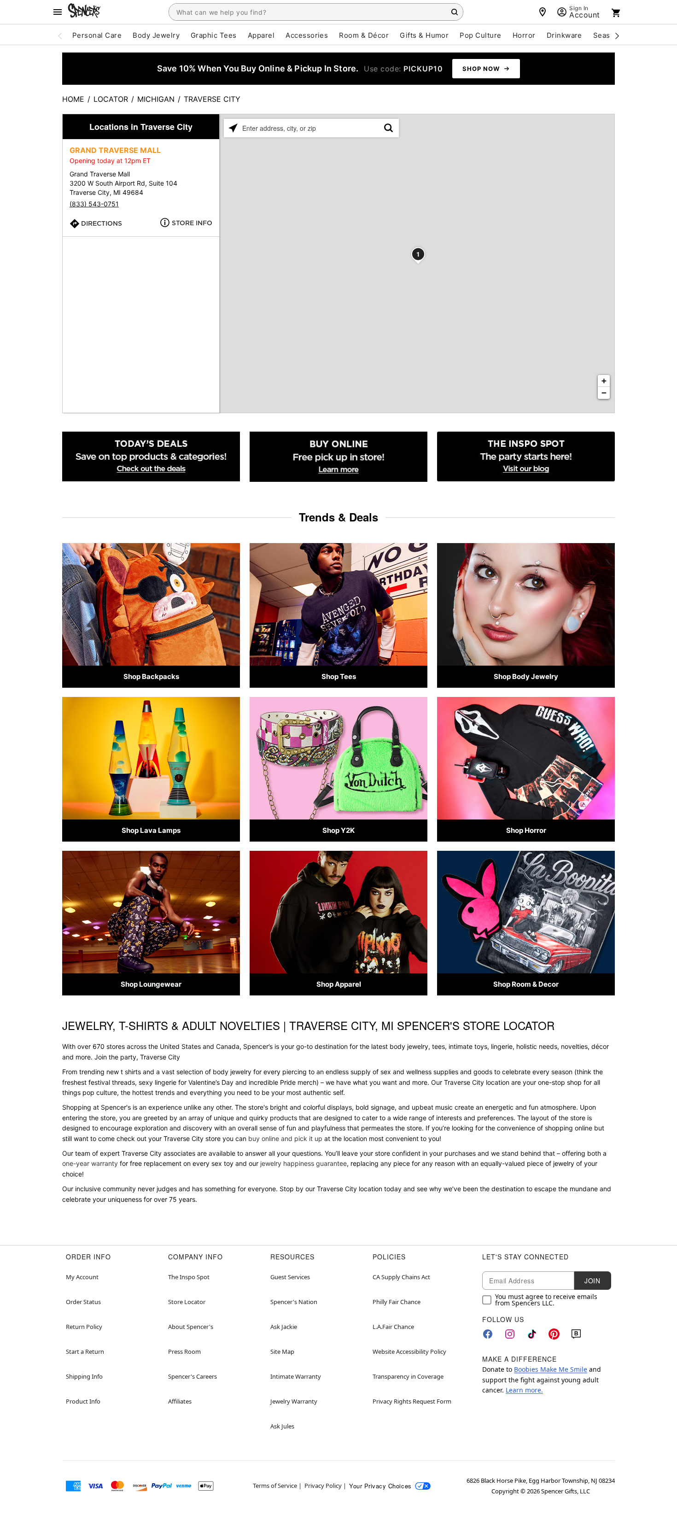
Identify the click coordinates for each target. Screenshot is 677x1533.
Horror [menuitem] (524, 35)
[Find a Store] (542, 12)
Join (592, 1280)
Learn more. (524, 1390)
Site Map (282, 1351)
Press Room (184, 1351)
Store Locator (186, 1302)
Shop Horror (526, 830)
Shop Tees (338, 676)
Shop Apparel (338, 984)
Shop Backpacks (151, 676)
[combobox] (316, 12)
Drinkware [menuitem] (564, 35)
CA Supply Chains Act (401, 1277)
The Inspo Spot (189, 1277)
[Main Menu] (57, 12)
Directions (101, 223)
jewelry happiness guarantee (303, 1163)
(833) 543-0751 (94, 204)
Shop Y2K (338, 830)
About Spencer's (190, 1326)
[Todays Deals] (151, 457)
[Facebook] (487, 1334)
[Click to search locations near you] (233, 128)
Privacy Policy (323, 1485)
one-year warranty (90, 1163)
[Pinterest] (554, 1334)
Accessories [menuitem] (307, 35)
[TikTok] (531, 1334)
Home (73, 99)
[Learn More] (338, 457)
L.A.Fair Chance (393, 1326)
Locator (110, 99)
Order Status (83, 1302)
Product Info (83, 1401)
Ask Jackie (283, 1326)
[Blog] (576, 1334)
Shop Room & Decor (526, 984)
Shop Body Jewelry (526, 676)
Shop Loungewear (151, 984)
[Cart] (616, 13)
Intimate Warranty (295, 1376)
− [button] (604, 393)
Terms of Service (275, 1485)
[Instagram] (509, 1334)
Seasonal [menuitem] (609, 35)
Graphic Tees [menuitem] (214, 35)
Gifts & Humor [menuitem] (424, 35)
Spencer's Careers (192, 1376)
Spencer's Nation (293, 1302)
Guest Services (290, 1277)
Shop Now (481, 68)
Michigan (156, 99)
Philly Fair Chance (396, 1302)
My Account (82, 1277)
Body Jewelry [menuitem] (156, 35)
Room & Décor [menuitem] (364, 35)
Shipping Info (84, 1376)
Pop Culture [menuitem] (480, 35)
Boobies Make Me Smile (550, 1369)
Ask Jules (282, 1426)
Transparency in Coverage (408, 1376)
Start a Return (85, 1351)
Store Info (192, 223)
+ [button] (604, 381)
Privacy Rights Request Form (412, 1401)
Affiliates (180, 1401)
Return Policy (84, 1326)
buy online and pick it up (285, 1138)
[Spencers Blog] (526, 457)
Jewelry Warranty (293, 1401)
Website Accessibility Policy (409, 1351)
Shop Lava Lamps (151, 830)
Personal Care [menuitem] (97, 35)
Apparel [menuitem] (261, 35)
